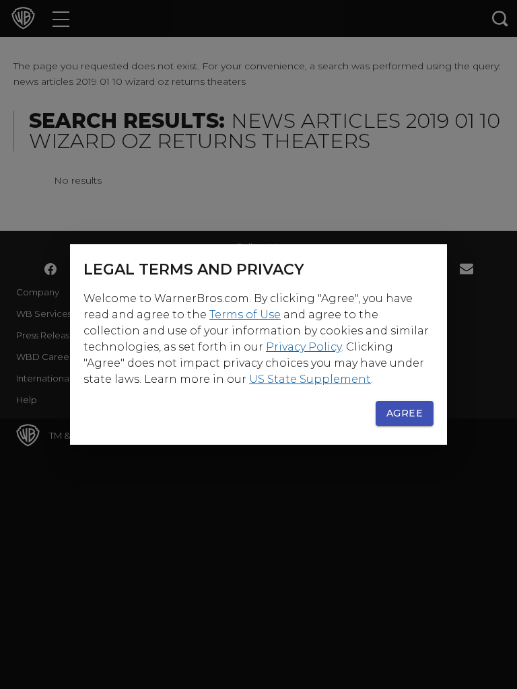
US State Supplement (310, 379)
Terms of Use (245, 314)
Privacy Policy (303, 346)
